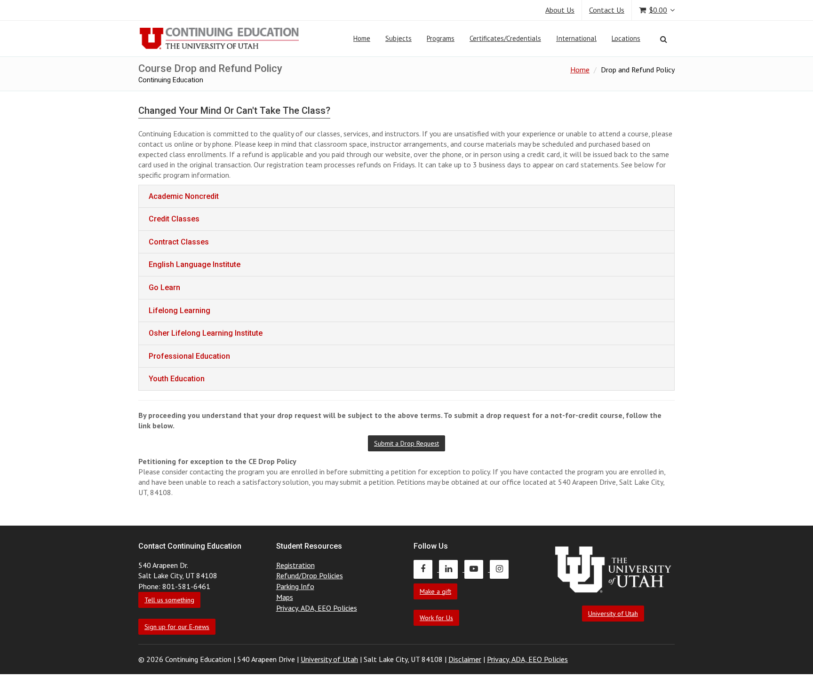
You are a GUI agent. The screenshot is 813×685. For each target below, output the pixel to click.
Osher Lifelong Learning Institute (206, 333)
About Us (559, 10)
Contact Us (606, 10)
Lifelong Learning (179, 310)
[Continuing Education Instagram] (501, 569)
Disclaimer (464, 659)
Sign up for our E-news (176, 626)
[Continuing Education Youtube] (477, 569)
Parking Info (295, 586)
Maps (284, 597)
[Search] (664, 39)
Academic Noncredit (184, 196)
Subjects (398, 38)
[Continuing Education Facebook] (426, 569)
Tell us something (169, 600)
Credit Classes (174, 218)
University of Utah (613, 613)
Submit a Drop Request (406, 443)
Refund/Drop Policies (309, 575)
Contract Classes (179, 241)
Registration (295, 565)
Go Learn (164, 287)
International (576, 38)
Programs (440, 38)
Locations (626, 38)
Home (361, 38)
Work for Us (436, 618)
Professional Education (189, 356)
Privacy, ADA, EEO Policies (316, 608)
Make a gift (435, 591)
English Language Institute (194, 264)
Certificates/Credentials (505, 38)
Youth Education (177, 378)
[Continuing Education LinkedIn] (451, 569)
